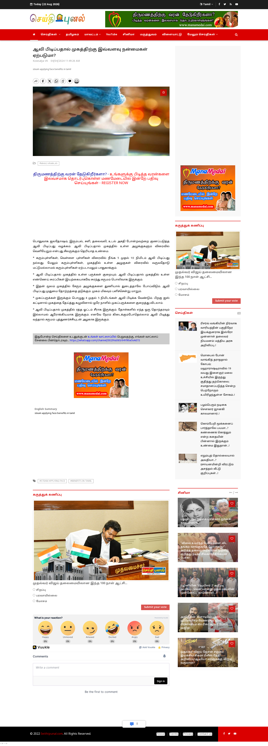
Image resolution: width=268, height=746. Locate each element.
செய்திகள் (49, 34)
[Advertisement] (101, 211)
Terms (174, 734)
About (161, 734)
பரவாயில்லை (46, 595)
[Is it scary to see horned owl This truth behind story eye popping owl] (188, 426)
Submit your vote (155, 607)
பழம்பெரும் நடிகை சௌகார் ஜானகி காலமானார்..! (214, 409)
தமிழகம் (72, 34)
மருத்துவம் (148, 34)
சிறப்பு (41, 590)
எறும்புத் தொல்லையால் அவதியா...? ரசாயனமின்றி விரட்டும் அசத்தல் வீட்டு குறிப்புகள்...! (217, 464)
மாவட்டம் (91, 34)
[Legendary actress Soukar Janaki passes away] (188, 407)
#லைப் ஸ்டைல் (48, 163)
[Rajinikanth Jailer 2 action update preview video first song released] (208, 582)
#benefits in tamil (81, 481)
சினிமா (129, 34)
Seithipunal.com (52, 734)
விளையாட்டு (172, 34)
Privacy (188, 734)
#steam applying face (52, 481)
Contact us (205, 734)
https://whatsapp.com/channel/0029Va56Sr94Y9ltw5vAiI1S (105, 340)
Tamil (206, 4)
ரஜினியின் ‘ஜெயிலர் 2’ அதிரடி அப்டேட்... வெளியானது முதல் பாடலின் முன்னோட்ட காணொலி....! (207, 589)
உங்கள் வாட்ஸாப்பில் (101, 336)
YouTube (111, 34)
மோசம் (41, 601)
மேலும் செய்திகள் (201, 34)
